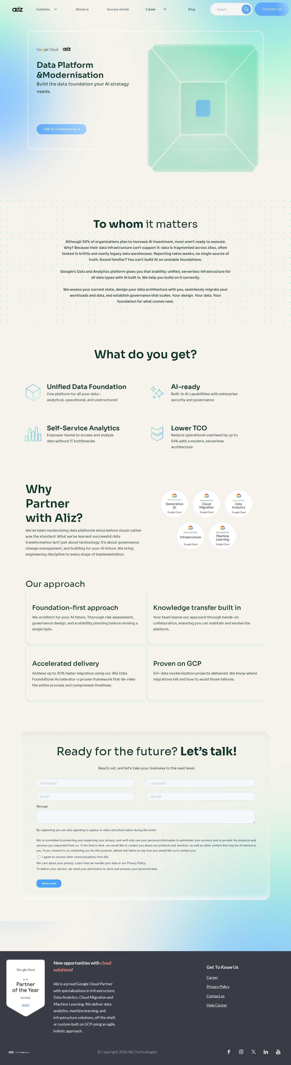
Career (212, 977)
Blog (191, 9)
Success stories (118, 9)
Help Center (216, 1005)
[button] (47, 9)
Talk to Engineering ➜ (61, 129)
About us (82, 9)
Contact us (271, 9)
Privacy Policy (217, 986)
